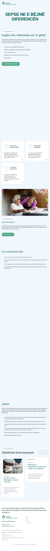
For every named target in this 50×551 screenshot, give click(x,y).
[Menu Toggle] (47, 3)
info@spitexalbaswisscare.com (8, 526)
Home (27, 516)
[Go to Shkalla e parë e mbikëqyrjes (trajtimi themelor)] (13, 477)
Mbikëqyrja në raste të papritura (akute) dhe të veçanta (13, 537)
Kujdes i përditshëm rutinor (7, 535)
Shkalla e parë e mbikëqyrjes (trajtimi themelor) (11, 530)
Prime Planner (28, 522)
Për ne (27, 518)
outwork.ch (34, 544)
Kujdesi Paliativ (5, 539)
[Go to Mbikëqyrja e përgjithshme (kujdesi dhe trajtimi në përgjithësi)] (37, 469)
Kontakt (27, 520)
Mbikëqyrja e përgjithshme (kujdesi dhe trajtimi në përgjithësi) (11, 533)
